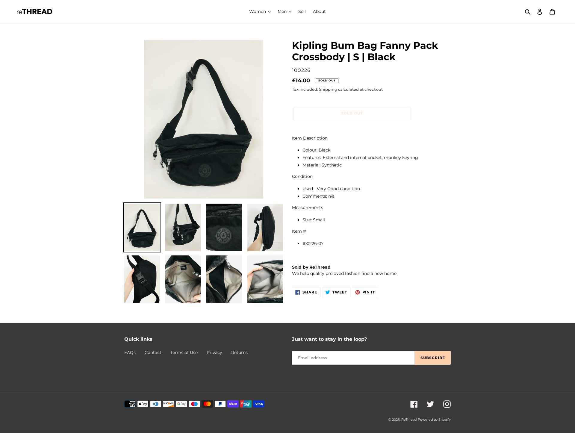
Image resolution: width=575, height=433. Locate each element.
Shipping (328, 89)
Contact (153, 352)
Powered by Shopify (434, 419)
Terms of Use (184, 352)
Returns (239, 352)
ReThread (409, 419)
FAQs (130, 352)
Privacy (214, 352)
